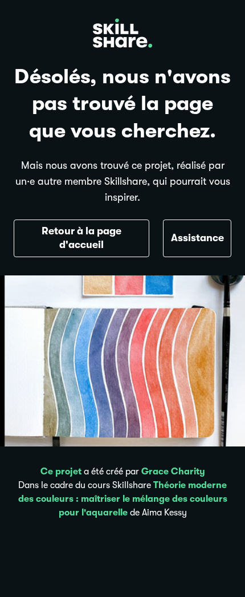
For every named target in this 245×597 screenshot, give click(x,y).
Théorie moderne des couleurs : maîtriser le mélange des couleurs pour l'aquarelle (122, 499)
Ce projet (60, 471)
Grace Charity (173, 471)
